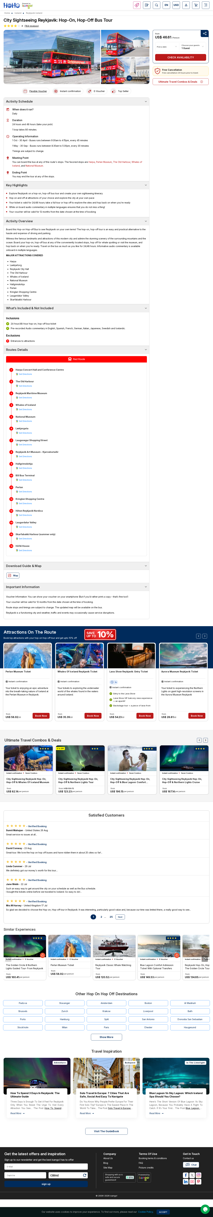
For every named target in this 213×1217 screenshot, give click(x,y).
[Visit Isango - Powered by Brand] (27, 6)
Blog (105, 1163)
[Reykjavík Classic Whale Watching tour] (114, 946)
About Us (108, 1158)
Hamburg (65, 1019)
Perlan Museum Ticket (18, 671)
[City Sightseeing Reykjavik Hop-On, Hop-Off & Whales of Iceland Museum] (28, 758)
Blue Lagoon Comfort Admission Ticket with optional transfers (156, 967)
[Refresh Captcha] (84, 1175)
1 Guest (186, 48)
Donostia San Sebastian (190, 1019)
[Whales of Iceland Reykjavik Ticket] (79, 655)
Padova (23, 1003)
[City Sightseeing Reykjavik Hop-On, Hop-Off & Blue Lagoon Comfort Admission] (132, 758)
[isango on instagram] (198, 1175)
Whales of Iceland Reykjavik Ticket (77, 671)
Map (15, 575)
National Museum (34, 165)
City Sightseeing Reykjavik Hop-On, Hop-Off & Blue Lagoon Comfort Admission (130, 781)
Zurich (64, 1011)
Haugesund (190, 1027)
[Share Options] (204, 33)
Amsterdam (106, 1003)
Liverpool (148, 1011)
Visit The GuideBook (106, 1131)
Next (120, 917)
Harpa (92, 162)
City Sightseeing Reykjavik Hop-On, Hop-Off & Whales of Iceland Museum (27, 781)
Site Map (107, 1167)
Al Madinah (190, 1003)
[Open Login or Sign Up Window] (186, 5)
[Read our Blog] (146, 5)
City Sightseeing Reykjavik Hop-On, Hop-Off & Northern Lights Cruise (182, 781)
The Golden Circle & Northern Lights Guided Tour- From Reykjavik (24, 967)
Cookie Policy (145, 1211)
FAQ (141, 1163)
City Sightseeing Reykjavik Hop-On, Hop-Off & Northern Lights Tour (78, 781)
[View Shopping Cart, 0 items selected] (196, 5)
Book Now (41, 715)
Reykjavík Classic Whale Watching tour (113, 967)
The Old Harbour (121, 162)
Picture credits (146, 1167)
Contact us (188, 1158)
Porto (23, 1019)
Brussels (23, 1011)
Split (106, 1019)
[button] (205, 959)
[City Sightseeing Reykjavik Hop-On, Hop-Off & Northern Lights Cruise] (184, 758)
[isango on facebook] (186, 1175)
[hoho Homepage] (12, 5)
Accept (163, 1212)
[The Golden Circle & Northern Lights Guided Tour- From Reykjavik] (25, 946)
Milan (65, 1027)
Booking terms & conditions (153, 1158)
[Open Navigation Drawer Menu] (205, 5)
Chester (148, 1027)
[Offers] (137, 5)
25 (111, 916)
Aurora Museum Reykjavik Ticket (179, 671)
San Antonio (148, 1019)
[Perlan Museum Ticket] (27, 655)
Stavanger (64, 1003)
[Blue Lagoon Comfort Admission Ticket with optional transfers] (159, 946)
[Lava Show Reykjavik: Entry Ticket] (131, 655)
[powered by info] (144, 1178)
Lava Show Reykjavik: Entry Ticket (128, 671)
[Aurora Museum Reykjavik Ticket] (183, 655)
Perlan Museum (104, 162)
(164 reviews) (31, 26)
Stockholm (22, 1027)
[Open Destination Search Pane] (156, 5)
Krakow (107, 1011)
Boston (148, 1003)
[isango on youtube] (192, 1181)
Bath (190, 1011)
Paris (106, 1027)
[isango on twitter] (192, 1175)
